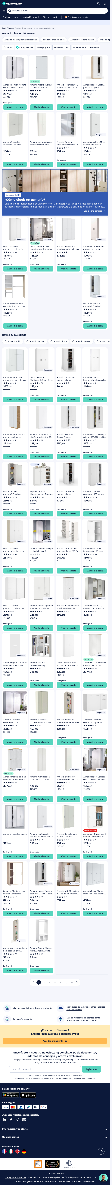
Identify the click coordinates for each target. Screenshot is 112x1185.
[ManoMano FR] (4, 1151)
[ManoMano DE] (24, 1151)
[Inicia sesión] (98, 4)
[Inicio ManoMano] (48, 4)
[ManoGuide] (103, 1178)
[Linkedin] (4, 1119)
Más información (88, 1078)
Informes (76, 1181)
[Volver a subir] (101, 1151)
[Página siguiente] (77, 982)
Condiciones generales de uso (29, 1181)
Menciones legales (51, 1177)
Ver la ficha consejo (93, 211)
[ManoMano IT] (11, 1151)
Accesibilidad (89, 1181)
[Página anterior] (33, 982)
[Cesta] (105, 4)
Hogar (10, 28)
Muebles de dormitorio (23, 28)
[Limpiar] (105, 10)
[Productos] (3, 11)
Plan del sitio (34, 1177)
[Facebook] (11, 1119)
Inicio (4, 28)
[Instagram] (17, 1119)
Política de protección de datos (76, 1177)
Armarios (37, 28)
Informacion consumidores (57, 1181)
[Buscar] (9, 11)
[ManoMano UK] (17, 1151)
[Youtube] (24, 1119)
